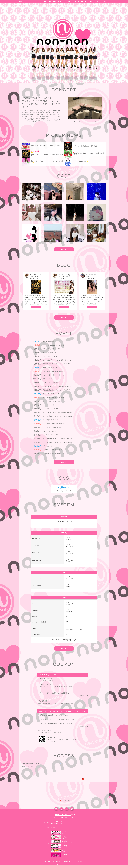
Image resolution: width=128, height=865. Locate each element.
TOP (45, 1)
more (64, 249)
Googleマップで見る (66, 800)
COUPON (88, 1)
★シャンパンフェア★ (49, 352)
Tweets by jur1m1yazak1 (64, 491)
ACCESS (95, 1)
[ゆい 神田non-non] (31, 233)
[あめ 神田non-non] (75, 191)
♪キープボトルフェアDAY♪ (51, 356)
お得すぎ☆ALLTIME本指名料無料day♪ (54, 345)
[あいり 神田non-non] (75, 212)
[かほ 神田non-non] (96, 212)
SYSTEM (73, 1)
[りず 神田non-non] (53, 212)
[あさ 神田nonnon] (53, 233)
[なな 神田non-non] (31, 212)
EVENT (68, 1)
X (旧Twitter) (64, 487)
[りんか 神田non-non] (31, 191)
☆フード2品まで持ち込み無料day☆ (53, 349)
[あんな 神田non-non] (96, 233)
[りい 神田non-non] (75, 233)
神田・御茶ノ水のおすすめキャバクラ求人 (73, 861)
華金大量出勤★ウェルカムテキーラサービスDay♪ (57, 364)
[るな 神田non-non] (53, 191)
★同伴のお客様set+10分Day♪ (51, 341)
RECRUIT (81, 1)
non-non (21, 1)
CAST (49, 1)
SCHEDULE (61, 1)
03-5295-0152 (63, 814)
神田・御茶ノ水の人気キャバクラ (53, 861)
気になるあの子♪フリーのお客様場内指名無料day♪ (57, 360)
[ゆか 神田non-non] (96, 191)
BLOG (54, 1)
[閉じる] (90, 769)
